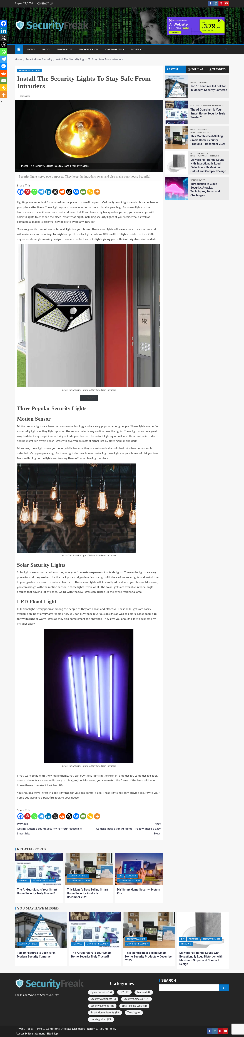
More (135, 49)
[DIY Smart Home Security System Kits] (139, 869)
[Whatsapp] (34, 192)
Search (168, 980)
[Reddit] (62, 192)
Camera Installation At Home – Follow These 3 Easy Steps (128, 828)
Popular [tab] (197, 69)
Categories (113, 49)
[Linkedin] (48, 192)
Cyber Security (197, 180)
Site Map (52, 1033)
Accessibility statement (30, 1033)
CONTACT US (45, 4)
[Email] (83, 192)
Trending (214, 156)
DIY (120, 876)
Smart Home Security (29, 70)
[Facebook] (20, 192)
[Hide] (1, 101)
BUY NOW (89, 398)
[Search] (226, 49)
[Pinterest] (27, 192)
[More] (97, 192)
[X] (55, 192)
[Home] (19, 50)
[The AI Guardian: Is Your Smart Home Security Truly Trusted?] (39, 869)
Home (31, 49)
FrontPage (64, 49)
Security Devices (198, 156)
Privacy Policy (24, 1028)
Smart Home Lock (134, 1006)
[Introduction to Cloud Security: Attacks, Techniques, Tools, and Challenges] (176, 188)
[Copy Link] (90, 192)
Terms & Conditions (47, 1028)
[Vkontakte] (76, 192)
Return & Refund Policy (101, 1028)
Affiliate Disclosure (73, 1028)
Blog (45, 49)
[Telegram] (41, 192)
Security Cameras (78, 876)
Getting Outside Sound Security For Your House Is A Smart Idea (49, 828)
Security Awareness (103, 999)
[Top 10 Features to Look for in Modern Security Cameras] (176, 86)
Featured (23, 881)
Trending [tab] (219, 69)
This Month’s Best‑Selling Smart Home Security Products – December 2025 (87, 893)
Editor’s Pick (88, 49)
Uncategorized (101, 1019)
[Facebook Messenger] (3, 66)
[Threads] (69, 192)
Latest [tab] (173, 69)
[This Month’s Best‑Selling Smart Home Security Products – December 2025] (89, 869)
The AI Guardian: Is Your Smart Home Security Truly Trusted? (207, 113)
